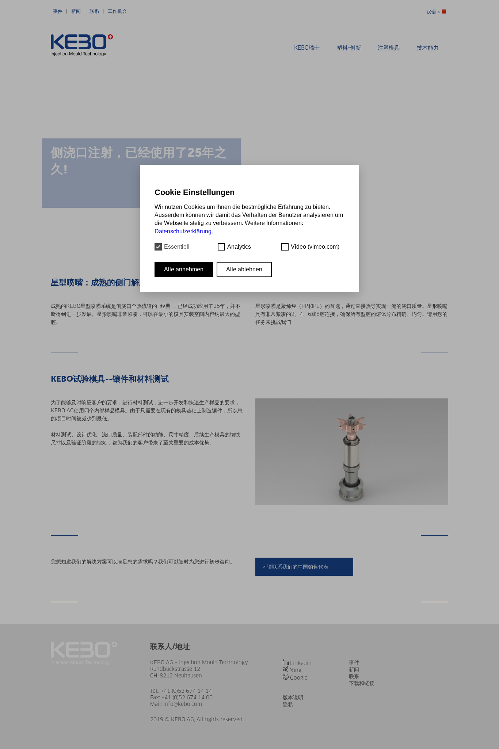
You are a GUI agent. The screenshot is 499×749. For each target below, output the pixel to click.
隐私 (288, 704)
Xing (295, 670)
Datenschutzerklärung (183, 231)
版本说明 (293, 697)
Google (299, 678)
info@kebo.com (182, 704)
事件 (57, 11)
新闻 (76, 11)
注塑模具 (389, 47)
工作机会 (117, 11)
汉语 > (434, 12)
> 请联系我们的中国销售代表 (295, 566)
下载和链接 (361, 683)
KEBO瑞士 (307, 47)
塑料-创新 (349, 47)
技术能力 (428, 47)
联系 (94, 11)
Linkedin (301, 663)
